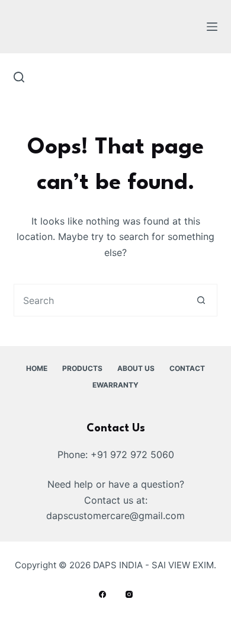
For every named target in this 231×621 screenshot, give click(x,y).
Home (36, 368)
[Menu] (212, 26)
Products (82, 368)
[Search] (19, 77)
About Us (136, 368)
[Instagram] (129, 594)
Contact (187, 368)
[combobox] (99, 300)
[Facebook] (102, 594)
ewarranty (115, 384)
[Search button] (201, 300)
